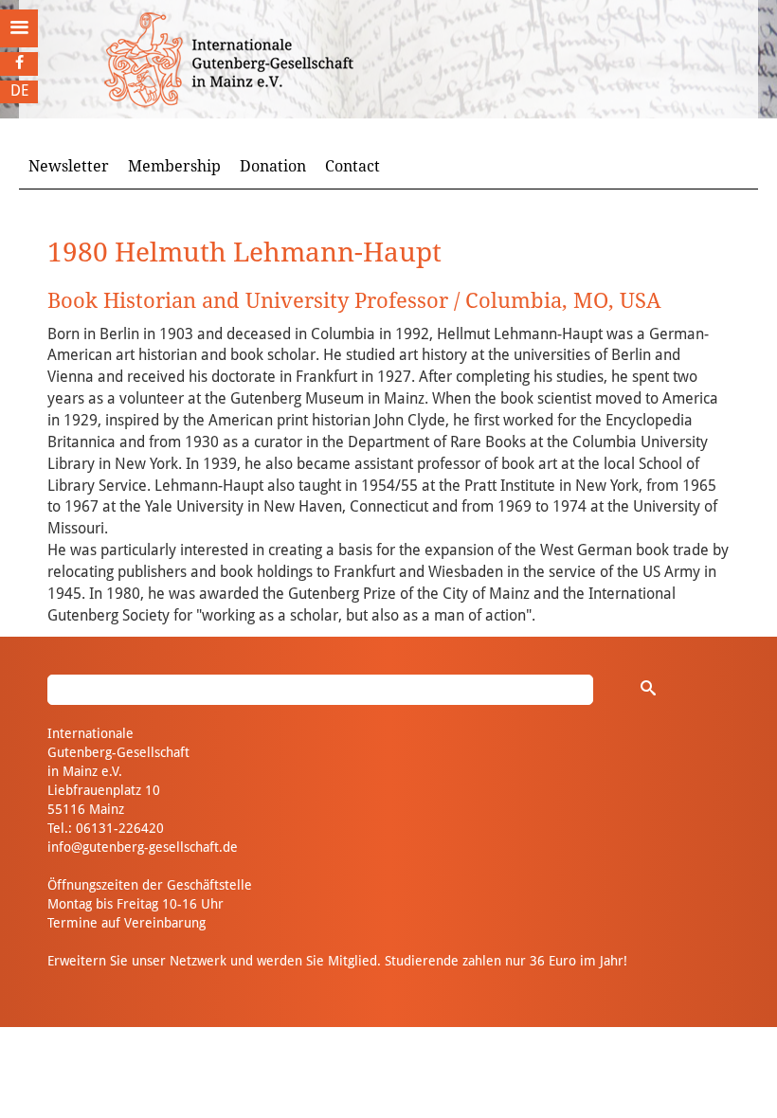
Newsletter (68, 166)
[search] (648, 687)
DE (19, 90)
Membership (174, 166)
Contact (352, 166)
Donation (273, 166)
